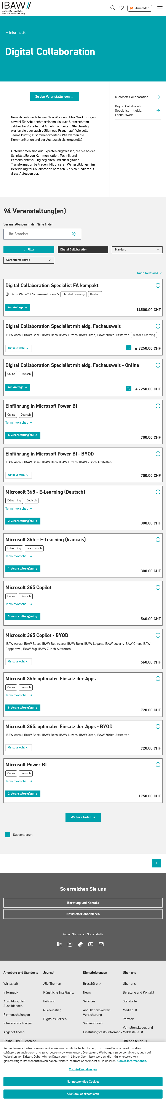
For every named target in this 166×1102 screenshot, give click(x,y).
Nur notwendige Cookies (83, 1081)
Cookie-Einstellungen (83, 1069)
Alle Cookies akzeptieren (83, 1094)
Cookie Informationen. (132, 1061)
